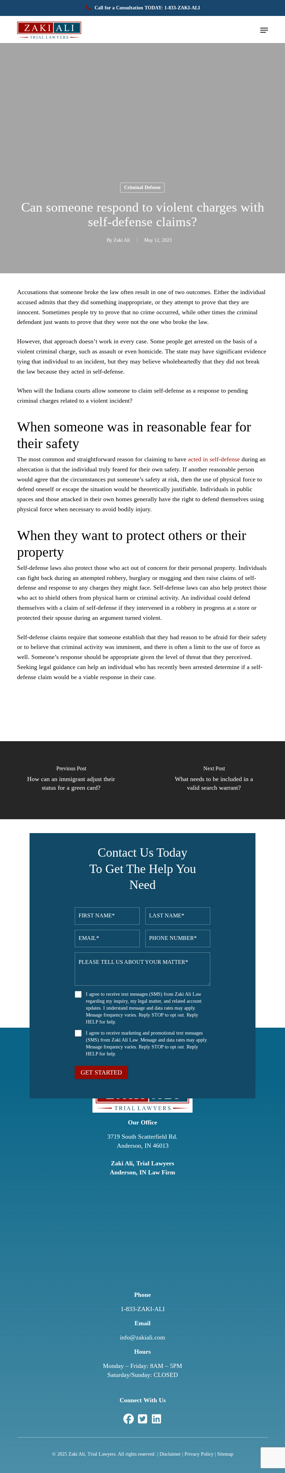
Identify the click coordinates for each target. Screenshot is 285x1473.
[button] (264, 30)
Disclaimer (170, 1454)
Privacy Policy (199, 1454)
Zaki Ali (122, 240)
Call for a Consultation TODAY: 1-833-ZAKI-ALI (146, 7)
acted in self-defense (214, 459)
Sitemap (225, 1454)
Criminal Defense (142, 187)
